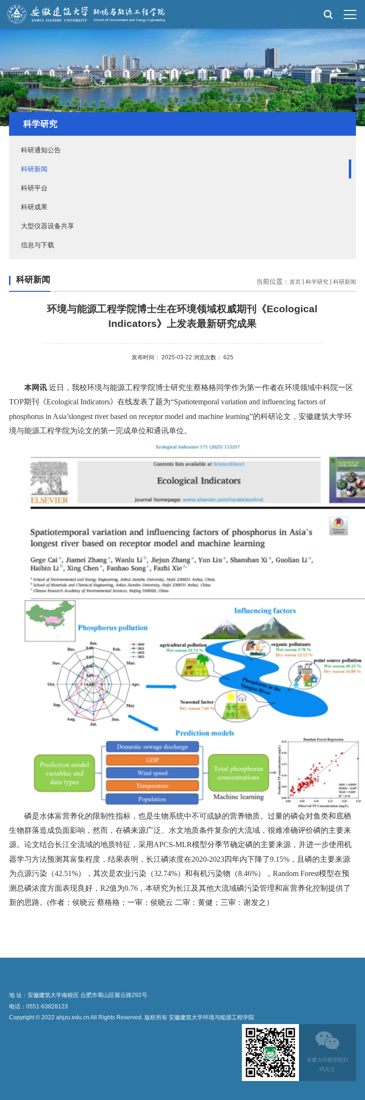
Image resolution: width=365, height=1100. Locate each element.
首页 (295, 282)
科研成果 (34, 207)
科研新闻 (34, 169)
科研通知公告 (41, 150)
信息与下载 (37, 245)
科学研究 (317, 282)
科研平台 (34, 188)
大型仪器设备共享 (47, 226)
